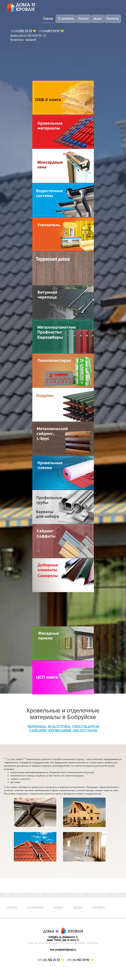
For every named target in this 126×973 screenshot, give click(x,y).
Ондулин (63, 405)
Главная (48, 18)
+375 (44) (48, 960)
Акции (98, 18)
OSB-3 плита (63, 98)
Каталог (84, 18)
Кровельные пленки (63, 473)
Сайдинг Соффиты (63, 541)
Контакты (113, 18)
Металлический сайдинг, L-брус (63, 439)
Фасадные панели (63, 643)
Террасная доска (63, 268)
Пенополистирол (63, 370)
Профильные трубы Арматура (63, 507)
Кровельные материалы (63, 132)
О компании (66, 18)
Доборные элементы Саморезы (63, 575)
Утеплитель (63, 234)
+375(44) (21, 31)
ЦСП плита (63, 677)
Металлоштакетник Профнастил (63, 336)
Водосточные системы (63, 200)
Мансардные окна (63, 166)
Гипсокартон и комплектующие (63, 609)
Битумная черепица (63, 302)
